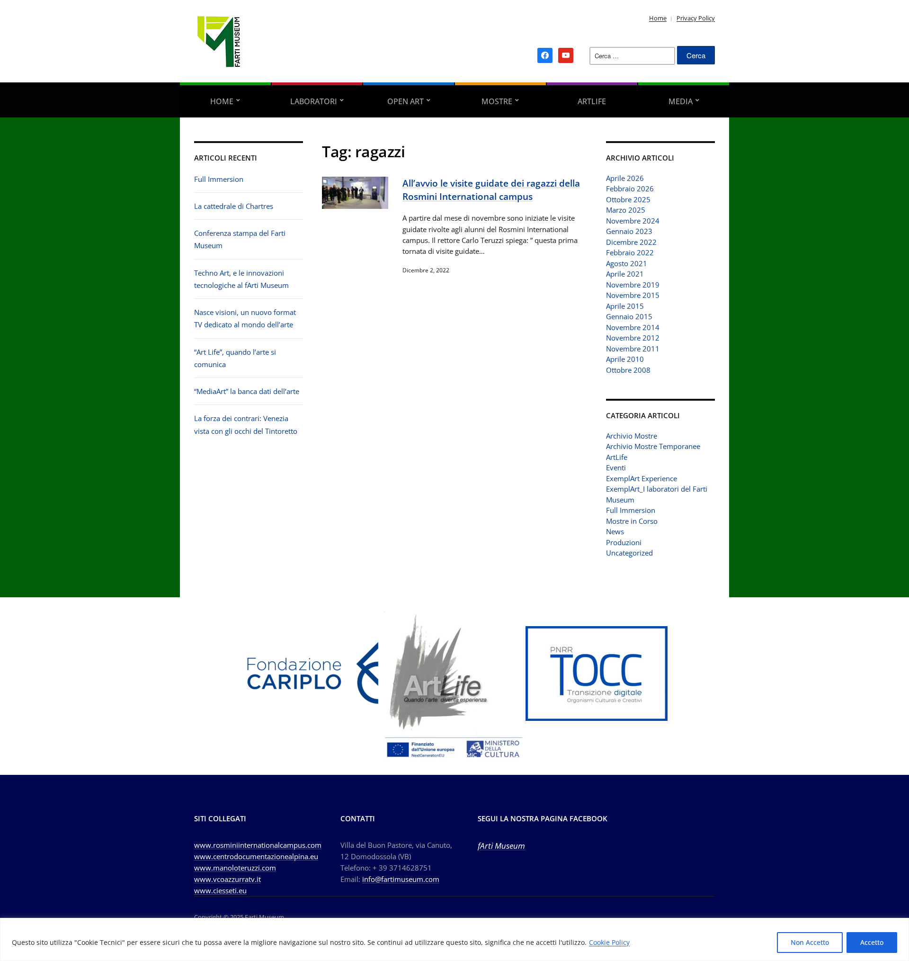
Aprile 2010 (625, 359)
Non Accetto (810, 942)
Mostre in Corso (632, 521)
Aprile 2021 (625, 273)
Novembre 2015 (632, 295)
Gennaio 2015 (629, 316)
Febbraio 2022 (630, 252)
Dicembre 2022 (631, 242)
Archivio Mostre (631, 435)
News (615, 531)
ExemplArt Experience (641, 478)
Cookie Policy (609, 942)
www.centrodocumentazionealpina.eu (256, 856)
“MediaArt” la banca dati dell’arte (246, 391)
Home (658, 18)
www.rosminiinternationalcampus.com (257, 845)
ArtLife (592, 101)
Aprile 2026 (625, 178)
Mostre (496, 101)
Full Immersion (218, 179)
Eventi (616, 467)
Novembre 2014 (632, 327)
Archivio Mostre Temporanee (653, 446)
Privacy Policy (696, 18)
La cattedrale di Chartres (233, 206)
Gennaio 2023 (629, 231)
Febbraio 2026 (630, 188)
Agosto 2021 (626, 263)
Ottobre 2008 (628, 370)
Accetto (871, 942)
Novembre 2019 (632, 284)
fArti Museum (501, 845)
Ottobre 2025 (628, 199)
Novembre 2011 (632, 348)
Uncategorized (629, 552)
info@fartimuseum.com (400, 879)
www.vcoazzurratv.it (227, 879)
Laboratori (313, 101)
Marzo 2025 (625, 210)
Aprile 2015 (625, 306)
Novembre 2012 (632, 337)
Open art (405, 101)
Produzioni (624, 542)
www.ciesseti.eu (220, 890)
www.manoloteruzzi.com (235, 867)
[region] (454, 939)
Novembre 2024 (632, 220)
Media (680, 101)
